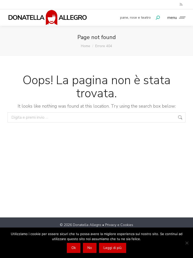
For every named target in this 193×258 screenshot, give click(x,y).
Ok (73, 247)
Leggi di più (113, 247)
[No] (186, 242)
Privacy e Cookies (119, 224)
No (89, 247)
